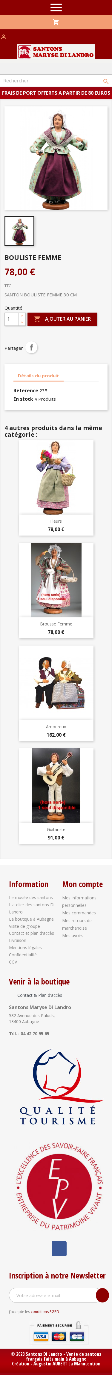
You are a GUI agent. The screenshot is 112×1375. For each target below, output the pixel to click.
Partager (31, 347)
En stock (23, 399)
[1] (102, 1295)
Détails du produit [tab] (38, 376)
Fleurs (56, 521)
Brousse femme (56, 624)
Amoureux (56, 726)
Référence (25, 390)
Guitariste (56, 829)
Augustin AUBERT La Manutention (66, 1363)
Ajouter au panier (62, 318)
